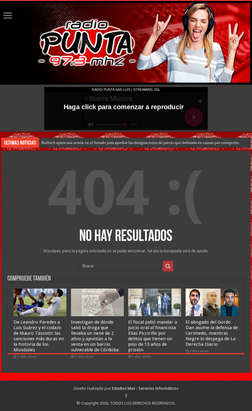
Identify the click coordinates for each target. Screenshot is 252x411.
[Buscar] (168, 266)
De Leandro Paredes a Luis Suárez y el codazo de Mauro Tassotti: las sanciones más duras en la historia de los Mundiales (39, 336)
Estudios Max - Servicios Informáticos (145, 388)
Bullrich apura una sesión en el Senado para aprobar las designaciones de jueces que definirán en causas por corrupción (140, 142)
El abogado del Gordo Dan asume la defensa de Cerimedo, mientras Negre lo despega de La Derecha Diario (212, 333)
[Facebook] (126, 396)
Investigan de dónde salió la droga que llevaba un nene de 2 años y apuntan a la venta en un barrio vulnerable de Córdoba (95, 336)
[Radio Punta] (126, 43)
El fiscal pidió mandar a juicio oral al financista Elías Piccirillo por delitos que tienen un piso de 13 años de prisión (152, 336)
